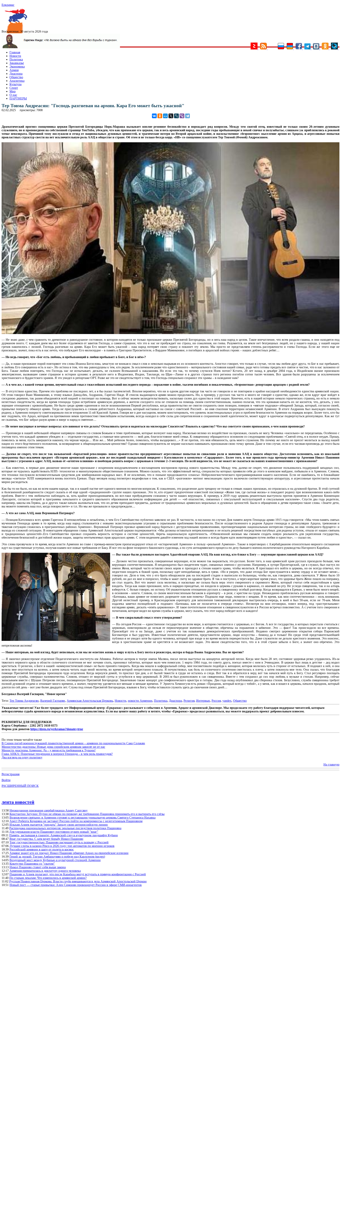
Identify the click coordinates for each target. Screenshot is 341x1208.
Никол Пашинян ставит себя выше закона (37, 867)
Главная (14, 52)
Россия (216, 700)
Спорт (13, 87)
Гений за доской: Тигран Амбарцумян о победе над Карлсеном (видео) (57, 856)
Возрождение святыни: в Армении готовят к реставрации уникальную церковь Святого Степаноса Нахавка (82, 817)
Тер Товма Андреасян (24, 700)
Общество (16, 77)
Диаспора (15, 73)
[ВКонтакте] (154, 116)
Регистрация (11, 774)
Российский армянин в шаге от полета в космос (41, 849)
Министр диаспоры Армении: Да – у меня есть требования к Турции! (49, 750)
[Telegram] (187, 116)
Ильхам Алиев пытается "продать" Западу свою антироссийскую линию (58, 824)
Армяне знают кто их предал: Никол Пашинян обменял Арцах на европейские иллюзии (68, 853)
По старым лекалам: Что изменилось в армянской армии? (48, 877)
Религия (189, 700)
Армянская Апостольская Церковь (90, 700)
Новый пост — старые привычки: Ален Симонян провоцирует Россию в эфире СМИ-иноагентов (75, 885)
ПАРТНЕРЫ (18, 98)
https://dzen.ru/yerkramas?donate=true (56, 729)
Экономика (17, 66)
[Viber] (182, 116)
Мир (12, 91)
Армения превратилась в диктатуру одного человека (45, 870)
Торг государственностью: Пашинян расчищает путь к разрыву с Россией (59, 842)
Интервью (203, 700)
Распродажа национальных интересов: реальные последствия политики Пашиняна (65, 828)
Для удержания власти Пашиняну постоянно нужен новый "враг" (53, 831)
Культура (15, 84)
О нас (13, 95)
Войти (6, 780)
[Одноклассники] (159, 116)
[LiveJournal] (176, 116)
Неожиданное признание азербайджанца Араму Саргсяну (48, 810)
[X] (171, 116)
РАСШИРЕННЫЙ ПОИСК (20, 785)
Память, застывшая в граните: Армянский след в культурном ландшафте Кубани (63, 835)
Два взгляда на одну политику (22, 757)
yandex (226, 700)
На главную (331, 764)
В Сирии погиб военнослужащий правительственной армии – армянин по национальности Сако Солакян (73, 743)
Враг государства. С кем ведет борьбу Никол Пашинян (46, 838)
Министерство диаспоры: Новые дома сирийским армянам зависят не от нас (53, 746)
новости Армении (140, 700)
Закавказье (16, 63)
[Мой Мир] (165, 116)
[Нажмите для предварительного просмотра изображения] (170, 333)
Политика (16, 59)
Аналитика (16, 80)
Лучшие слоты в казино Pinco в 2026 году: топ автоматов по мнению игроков (61, 846)
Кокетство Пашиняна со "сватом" (32, 863)
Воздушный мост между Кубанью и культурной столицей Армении (55, 860)
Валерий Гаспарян (52, 700)
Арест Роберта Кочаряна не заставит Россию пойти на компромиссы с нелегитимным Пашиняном (75, 821)
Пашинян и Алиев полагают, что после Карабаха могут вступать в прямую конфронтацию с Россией (77, 874)
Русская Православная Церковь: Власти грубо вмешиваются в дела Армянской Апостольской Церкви (78, 881)
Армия (14, 70)
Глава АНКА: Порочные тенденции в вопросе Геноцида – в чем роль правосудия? (57, 754)
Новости (15, 56)
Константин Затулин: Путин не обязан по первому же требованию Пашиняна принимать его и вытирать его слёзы (87, 814)
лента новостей (18, 802)
